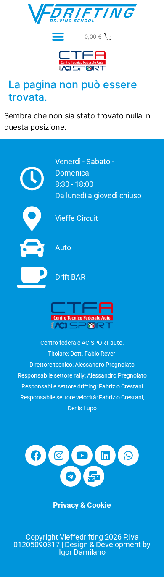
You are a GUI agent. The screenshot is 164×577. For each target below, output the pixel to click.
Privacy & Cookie (82, 505)
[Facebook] (35, 455)
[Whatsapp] (128, 455)
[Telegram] (70, 476)
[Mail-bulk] (93, 476)
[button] (58, 37)
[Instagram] (58, 455)
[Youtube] (82, 455)
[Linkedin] (105, 455)
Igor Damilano (82, 552)
